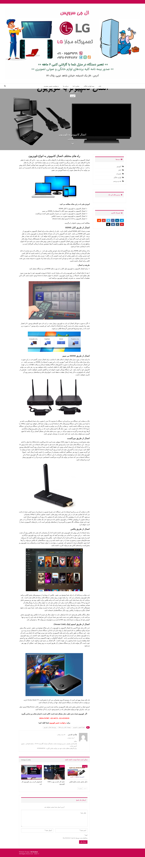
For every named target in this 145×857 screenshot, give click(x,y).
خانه (100, 86)
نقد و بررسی (117, 181)
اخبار (119, 170)
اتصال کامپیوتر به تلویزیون (79, 727)
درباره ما (65, 86)
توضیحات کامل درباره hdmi (65, 727)
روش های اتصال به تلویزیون (50, 727)
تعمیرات (118, 174)
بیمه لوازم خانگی (89, 86)
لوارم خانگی (117, 177)
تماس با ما (76, 86)
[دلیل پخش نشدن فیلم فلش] (77, 772)
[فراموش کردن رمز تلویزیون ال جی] (31, 772)
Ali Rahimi (34, 852)
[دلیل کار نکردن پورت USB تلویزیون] (54, 772)
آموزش (73, 96)
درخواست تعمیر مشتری (51, 86)
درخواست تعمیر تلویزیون (58, 723)
